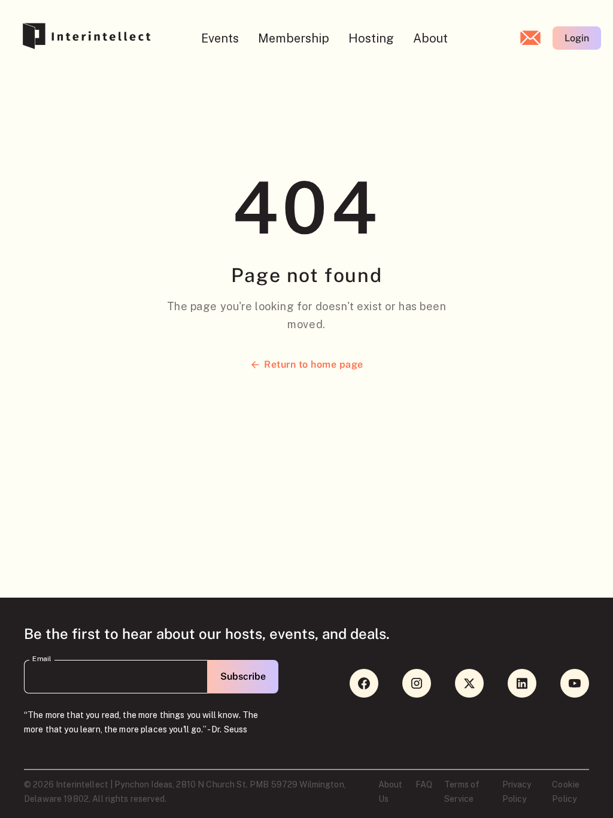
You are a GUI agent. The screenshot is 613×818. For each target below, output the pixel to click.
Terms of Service (462, 792)
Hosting (371, 38)
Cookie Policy (565, 792)
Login (577, 38)
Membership (293, 38)
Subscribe (243, 676)
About (430, 38)
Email (41, 659)
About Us (390, 792)
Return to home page (313, 364)
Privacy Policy (517, 792)
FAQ (423, 784)
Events (220, 38)
